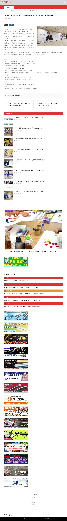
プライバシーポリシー (33, 511)
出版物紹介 (33, 502)
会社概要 (33, 499)
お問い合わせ (33, 509)
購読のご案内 (33, 504)
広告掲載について (33, 506)
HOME (33, 497)
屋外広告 (18, 95)
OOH (8, 7)
